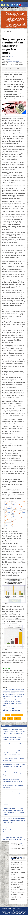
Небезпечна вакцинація (13, 61)
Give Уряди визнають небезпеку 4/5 (24, 858)
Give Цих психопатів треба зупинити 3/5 (23, 844)
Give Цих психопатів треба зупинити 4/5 (24, 844)
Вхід (25, 1)
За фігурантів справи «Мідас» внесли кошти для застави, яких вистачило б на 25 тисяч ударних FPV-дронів (13, 773)
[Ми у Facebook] (15, 5)
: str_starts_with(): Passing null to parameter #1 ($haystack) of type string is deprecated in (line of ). (16, 24)
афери (7, 715)
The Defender (21, 133)
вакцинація (14, 715)
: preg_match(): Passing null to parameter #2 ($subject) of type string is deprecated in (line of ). (16, 15)
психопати (10, 718)
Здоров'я (7, 59)
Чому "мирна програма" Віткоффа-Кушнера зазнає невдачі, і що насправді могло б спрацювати (12, 802)
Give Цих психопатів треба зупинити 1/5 (23, 843)
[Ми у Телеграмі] (12, 5)
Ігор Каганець (19, 843)
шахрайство (17, 718)
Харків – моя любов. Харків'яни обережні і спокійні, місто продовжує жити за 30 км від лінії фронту (14, 793)
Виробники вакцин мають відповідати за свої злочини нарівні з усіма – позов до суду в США (13, 696)
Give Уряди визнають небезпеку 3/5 (23, 858)
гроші (20, 715)
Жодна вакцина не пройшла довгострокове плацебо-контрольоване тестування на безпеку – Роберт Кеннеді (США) (12, 702)
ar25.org (5, 5)
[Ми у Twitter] (17, 5)
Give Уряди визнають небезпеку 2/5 (24, 857)
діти (4, 718)
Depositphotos (21, 913)
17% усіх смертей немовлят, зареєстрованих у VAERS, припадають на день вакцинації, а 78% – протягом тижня (13, 708)
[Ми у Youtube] (20, 5)
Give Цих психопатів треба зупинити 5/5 (23, 845)
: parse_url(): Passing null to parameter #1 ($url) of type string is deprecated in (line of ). (15, 20)
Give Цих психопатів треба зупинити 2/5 (24, 843)
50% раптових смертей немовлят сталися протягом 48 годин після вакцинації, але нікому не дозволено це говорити (14, 690)
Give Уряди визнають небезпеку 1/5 (23, 857)
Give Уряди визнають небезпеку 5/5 (23, 859)
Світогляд (10, 56)
